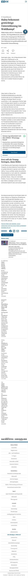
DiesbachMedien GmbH (14, 573)
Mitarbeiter (14, 565)
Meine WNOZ (14, 445)
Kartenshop (14, 508)
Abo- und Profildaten (14, 453)
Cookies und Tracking (20, 575)
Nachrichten (14, 471)
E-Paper (14, 456)
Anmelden (14, 447)
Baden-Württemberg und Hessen (14, 484)
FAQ (14, 556)
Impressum (5, 155)
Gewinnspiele (14, 522)
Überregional (14, 499)
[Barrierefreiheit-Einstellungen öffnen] (25, 32)
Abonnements (14, 532)
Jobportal (14, 551)
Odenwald (14, 476)
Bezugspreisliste (14, 568)
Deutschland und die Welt (14, 487)
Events (14, 506)
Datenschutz (10, 575)
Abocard (14, 540)
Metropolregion (14, 482)
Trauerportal (14, 548)
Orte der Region (14, 479)
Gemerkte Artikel (14, 461)
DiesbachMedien (14, 559)
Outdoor (14, 520)
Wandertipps (14, 511)
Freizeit (14, 503)
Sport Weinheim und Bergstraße (14, 494)
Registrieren (14, 450)
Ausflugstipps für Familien (14, 514)
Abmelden (14, 467)
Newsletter (14, 458)
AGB (15, 575)
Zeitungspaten (14, 562)
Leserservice (14, 537)
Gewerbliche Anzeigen (14, 543)
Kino (14, 517)
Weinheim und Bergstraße (14, 473)
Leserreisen (14, 525)
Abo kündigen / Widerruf (14, 534)
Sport (14, 491)
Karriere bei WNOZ (14, 570)
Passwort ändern (14, 464)
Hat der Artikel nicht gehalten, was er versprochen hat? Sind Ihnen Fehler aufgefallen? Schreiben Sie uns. (13, 225)
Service (14, 529)
